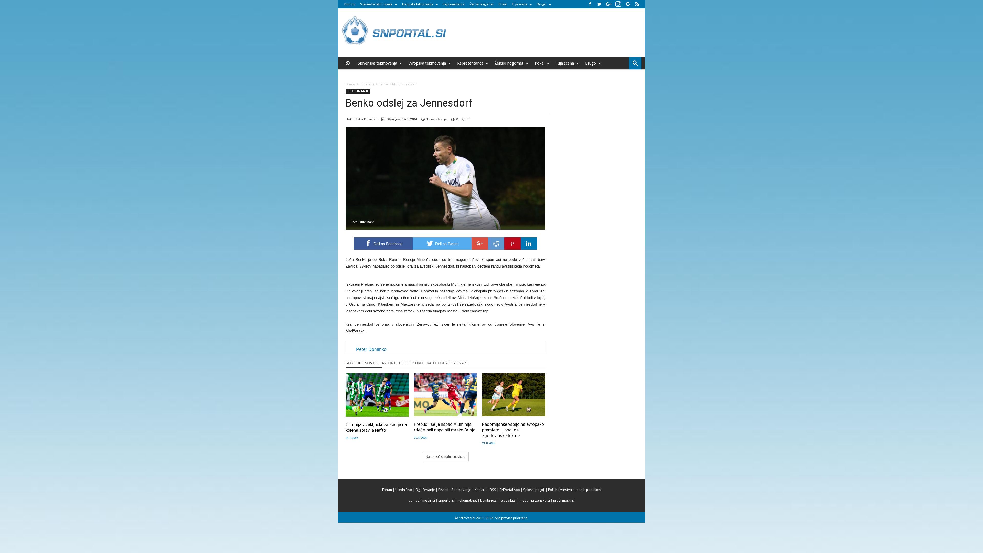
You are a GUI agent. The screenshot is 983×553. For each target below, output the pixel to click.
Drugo (541, 4)
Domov (349, 4)
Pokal (503, 4)
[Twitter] (599, 4)
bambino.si (488, 500)
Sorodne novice (362, 363)
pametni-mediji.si (422, 500)
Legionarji (367, 84)
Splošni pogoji (534, 489)
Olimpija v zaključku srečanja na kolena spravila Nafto (376, 427)
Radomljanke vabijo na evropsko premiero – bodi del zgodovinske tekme (513, 430)
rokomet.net (467, 500)
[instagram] (618, 4)
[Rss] (637, 4)
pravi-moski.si (564, 500)
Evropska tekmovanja (417, 4)
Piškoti (443, 489)
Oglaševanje (425, 489)
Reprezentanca (454, 4)
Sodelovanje (461, 489)
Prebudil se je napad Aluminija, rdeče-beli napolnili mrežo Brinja (444, 427)
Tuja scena (519, 4)
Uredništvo (403, 489)
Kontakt (481, 489)
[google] (480, 243)
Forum (387, 489)
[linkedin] (529, 243)
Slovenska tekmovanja (376, 4)
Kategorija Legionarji (447, 363)
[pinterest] (512, 243)
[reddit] (496, 243)
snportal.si (446, 500)
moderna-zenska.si (535, 500)
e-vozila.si (508, 500)
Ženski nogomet (482, 4)
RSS (493, 489)
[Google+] (609, 4)
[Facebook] (590, 4)
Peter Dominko (366, 119)
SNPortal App (509, 489)
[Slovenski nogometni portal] (395, 16)
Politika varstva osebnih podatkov (574, 489)
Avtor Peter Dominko (402, 363)
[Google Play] (628, 4)
